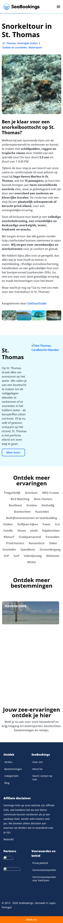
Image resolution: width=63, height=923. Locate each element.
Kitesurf (9, 537)
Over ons (37, 762)
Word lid (37, 769)
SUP (6, 556)
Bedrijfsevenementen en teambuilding (31, 518)
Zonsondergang (50, 549)
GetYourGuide (36, 303)
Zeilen (53, 543)
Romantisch (36, 543)
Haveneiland (15, 605)
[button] (58, 7)
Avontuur (31, 493)
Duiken (8, 524)
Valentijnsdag (33, 556)
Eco (57, 524)
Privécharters (15, 543)
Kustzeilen (42, 512)
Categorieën (11, 776)
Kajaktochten (51, 530)
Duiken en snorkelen (14, 47)
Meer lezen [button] (13, 452)
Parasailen (52, 537)
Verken (8, 762)
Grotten (31, 505)
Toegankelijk (12, 493)
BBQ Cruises (50, 493)
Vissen (21, 530)
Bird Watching (20, 499)
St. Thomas (9, 43)
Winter (31, 562)
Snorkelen (9, 549)
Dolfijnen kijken (27, 524)
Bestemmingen (13, 769)
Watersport (35, 47)
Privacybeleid (40, 863)
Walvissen (52, 556)
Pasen (47, 524)
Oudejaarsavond (30, 537)
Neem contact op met (42, 777)
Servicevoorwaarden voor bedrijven (44, 878)
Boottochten (22, 512)
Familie (8, 530)
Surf (16, 556)
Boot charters (43, 499)
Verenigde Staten (27, 43)
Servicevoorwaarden (44, 870)
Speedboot (27, 549)
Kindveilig (47, 505)
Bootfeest (15, 505)
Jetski (34, 530)
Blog (6, 783)
